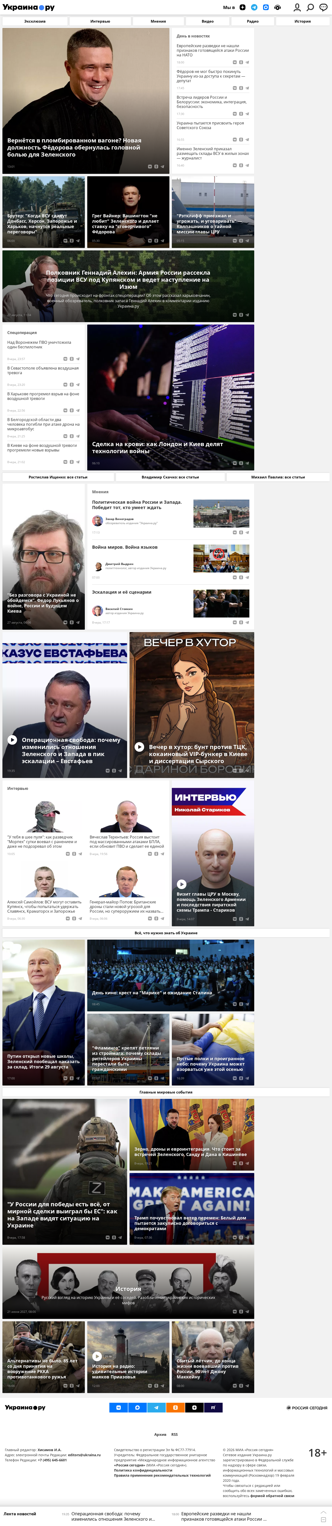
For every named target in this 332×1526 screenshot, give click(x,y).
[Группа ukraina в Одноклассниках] (175, 1407)
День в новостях (193, 36)
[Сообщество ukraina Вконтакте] (118, 1407)
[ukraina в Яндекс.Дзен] (194, 1407)
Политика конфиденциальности (143, 1470)
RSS (174, 1434)
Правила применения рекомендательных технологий (162, 1475)
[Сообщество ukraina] (137, 1407)
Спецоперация (22, 333)
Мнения (100, 492)
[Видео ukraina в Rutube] (213, 1407)
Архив (160, 1434)
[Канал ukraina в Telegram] (156, 1407)
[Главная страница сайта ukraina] (28, 7)
